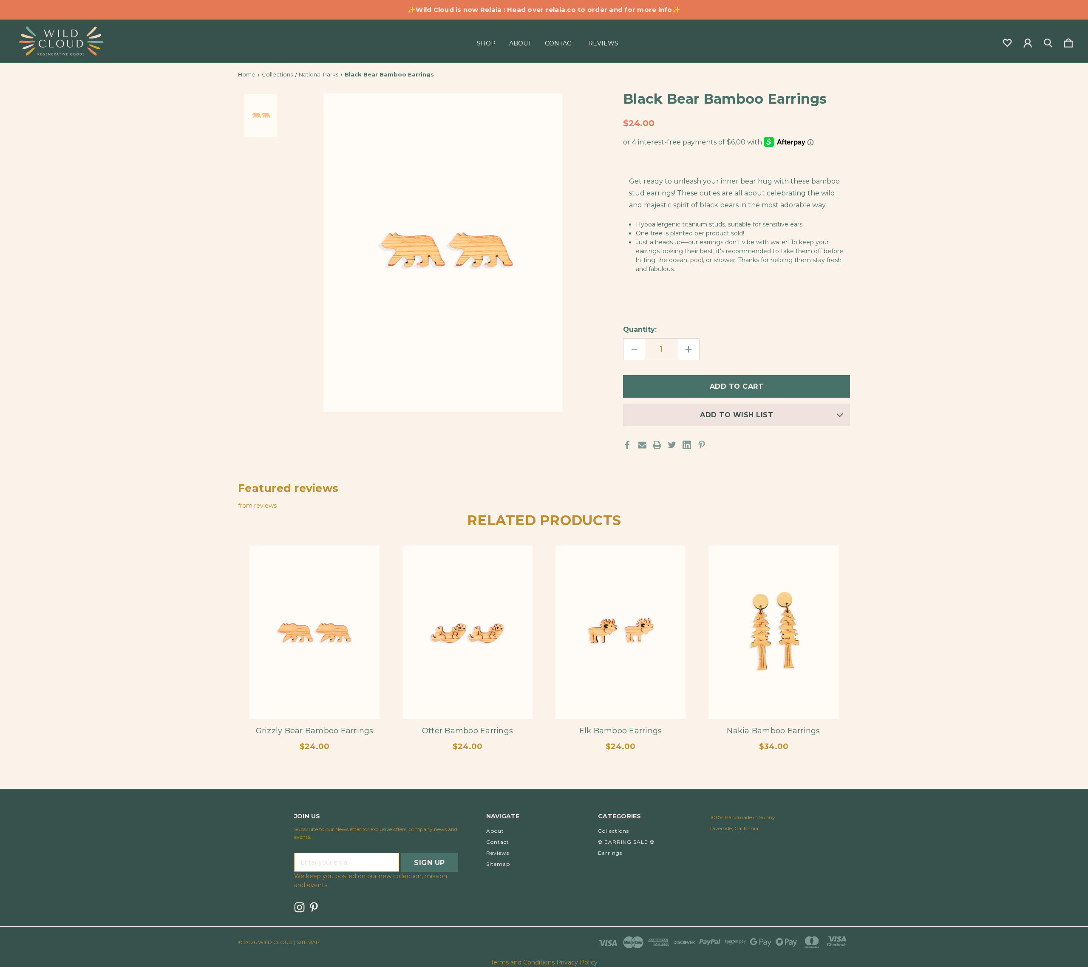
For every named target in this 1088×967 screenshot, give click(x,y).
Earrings (610, 853)
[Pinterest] (701, 445)
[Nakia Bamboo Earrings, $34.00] (774, 632)
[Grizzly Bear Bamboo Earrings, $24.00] (314, 632)
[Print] (657, 445)
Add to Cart (314, 695)
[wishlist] (1007, 41)
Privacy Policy (577, 962)
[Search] (1048, 41)
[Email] (642, 445)
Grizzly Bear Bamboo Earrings (315, 730)
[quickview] (365, 583)
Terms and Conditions (522, 962)
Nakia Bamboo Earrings (773, 730)
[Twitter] (672, 445)
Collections (613, 831)
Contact (560, 43)
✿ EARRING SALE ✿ (626, 842)
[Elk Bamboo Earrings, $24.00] (620, 632)
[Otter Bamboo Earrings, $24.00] (468, 632)
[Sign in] (1027, 41)
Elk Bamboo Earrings (620, 730)
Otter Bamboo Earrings (467, 730)
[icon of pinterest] (314, 907)
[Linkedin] (687, 445)
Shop (486, 43)
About (520, 43)
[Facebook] (627, 445)
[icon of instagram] (299, 907)
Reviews (603, 43)
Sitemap (498, 864)
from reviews (257, 505)
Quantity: (640, 329)
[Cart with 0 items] (1068, 41)
